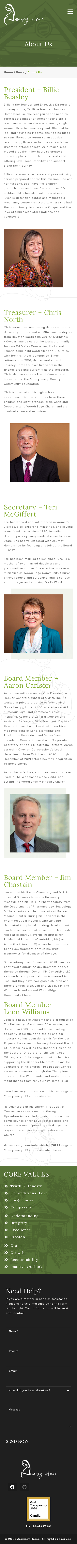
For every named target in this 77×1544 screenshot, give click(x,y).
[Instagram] (24, 1487)
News (20, 72)
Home (8, 72)
